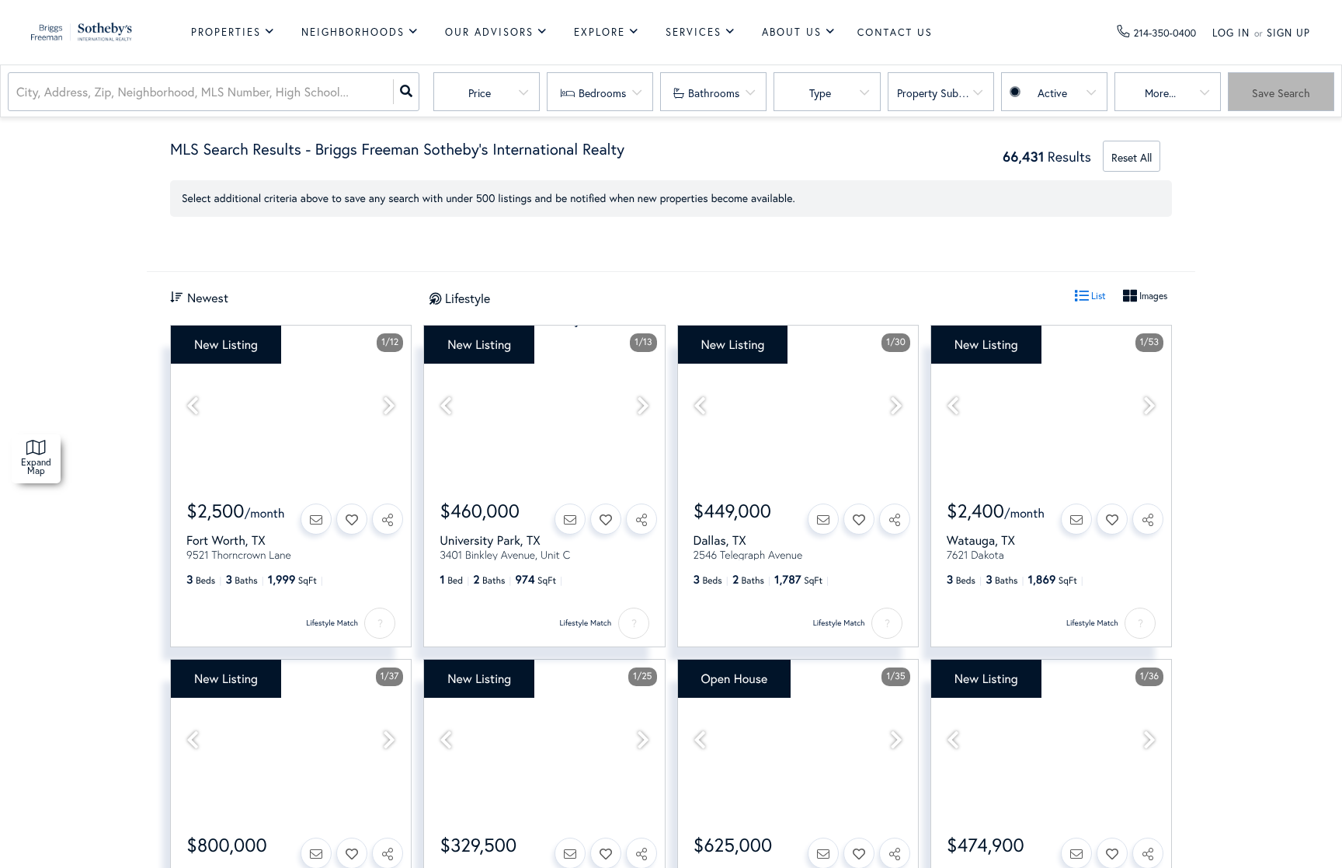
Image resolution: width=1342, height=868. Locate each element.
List (1097, 296)
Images (1152, 296)
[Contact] (316, 519)
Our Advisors (489, 32)
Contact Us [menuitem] (895, 32)
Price (479, 92)
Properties (226, 32)
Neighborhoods (353, 32)
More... (1160, 92)
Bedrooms (602, 92)
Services (693, 32)
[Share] (387, 519)
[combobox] (17, 92)
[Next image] (389, 406)
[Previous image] (192, 406)
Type (820, 92)
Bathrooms (713, 92)
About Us (792, 32)
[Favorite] (351, 519)
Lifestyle (467, 298)
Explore (599, 32)
